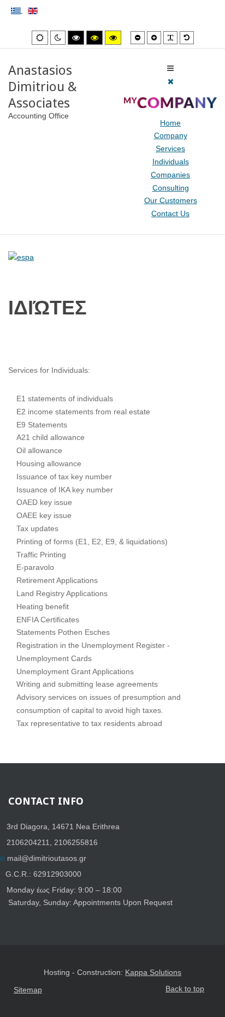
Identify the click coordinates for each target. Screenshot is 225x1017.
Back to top (184, 988)
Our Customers (170, 200)
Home (170, 122)
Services (170, 148)
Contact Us (170, 213)
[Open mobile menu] (170, 68)
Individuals (170, 161)
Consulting (170, 187)
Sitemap (28, 989)
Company (170, 135)
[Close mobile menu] (171, 81)
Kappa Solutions (153, 972)
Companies (170, 174)
